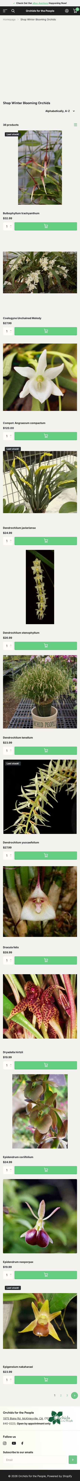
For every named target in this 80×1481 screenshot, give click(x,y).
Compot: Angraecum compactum (24, 423)
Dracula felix (11, 947)
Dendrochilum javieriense (19, 527)
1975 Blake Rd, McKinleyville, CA (23, 1418)
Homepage (9, 19)
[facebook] (22, 1443)
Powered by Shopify (59, 1476)
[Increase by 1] (11, 223)
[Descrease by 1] (11, 229)
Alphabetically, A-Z (57, 111)
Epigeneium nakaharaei (18, 1366)
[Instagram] (4, 1443)
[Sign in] (67, 10)
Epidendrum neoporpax (18, 1261)
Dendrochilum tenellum (18, 737)
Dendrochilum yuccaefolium (21, 842)
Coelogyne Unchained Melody (22, 318)
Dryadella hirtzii (13, 1052)
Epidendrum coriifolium (18, 1157)
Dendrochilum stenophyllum (21, 632)
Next (74, 1395)
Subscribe (73, 1459)
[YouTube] (14, 1443)
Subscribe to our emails (18, 1452)
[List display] (75, 124)
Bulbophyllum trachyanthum (21, 213)
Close (13, 10)
